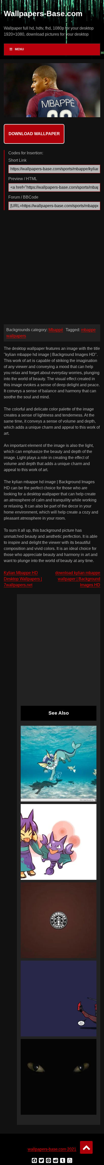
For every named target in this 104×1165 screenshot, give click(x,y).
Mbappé (55, 330)
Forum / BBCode (23, 197)
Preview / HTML (22, 179)
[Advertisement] (52, 268)
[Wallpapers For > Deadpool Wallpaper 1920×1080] (58, 998)
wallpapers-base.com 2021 (52, 1149)
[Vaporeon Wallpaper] (58, 764)
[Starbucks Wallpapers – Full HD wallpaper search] (58, 920)
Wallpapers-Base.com (43, 13)
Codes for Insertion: (25, 153)
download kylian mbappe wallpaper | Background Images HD (77, 579)
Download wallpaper (34, 134)
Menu (19, 49)
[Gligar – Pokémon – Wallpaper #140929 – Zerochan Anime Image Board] (58, 842)
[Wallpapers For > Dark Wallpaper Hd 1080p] (58, 1077)
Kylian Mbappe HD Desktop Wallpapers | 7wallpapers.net (23, 579)
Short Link (17, 160)
